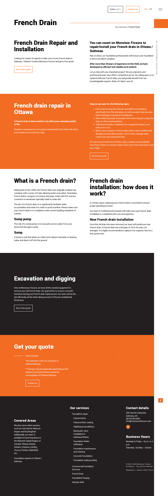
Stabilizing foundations (83, 426)
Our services (121, 27)
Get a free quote (23, 69)
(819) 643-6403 (156, 69)
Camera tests (79, 418)
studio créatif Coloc (145, 470)
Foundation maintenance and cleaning (84, 450)
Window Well (78, 482)
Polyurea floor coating (83, 422)
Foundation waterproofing (85, 460)
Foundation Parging (80, 478)
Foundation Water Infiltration (81, 443)
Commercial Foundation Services (83, 468)
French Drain (77, 474)
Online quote (115, 9)
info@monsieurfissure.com (156, 50)
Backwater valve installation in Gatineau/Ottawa (81, 434)
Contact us (133, 9)
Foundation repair (80, 414)
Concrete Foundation (82, 456)
